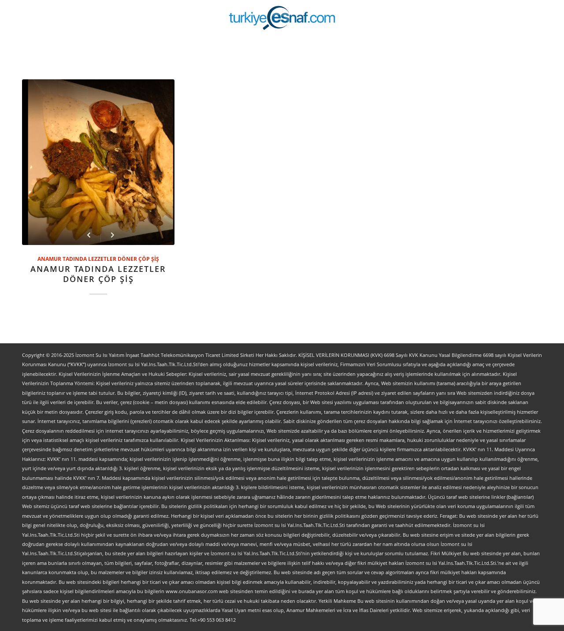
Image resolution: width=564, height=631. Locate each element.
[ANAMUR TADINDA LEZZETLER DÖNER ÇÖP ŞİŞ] (98, 162)
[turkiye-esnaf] (282, 17)
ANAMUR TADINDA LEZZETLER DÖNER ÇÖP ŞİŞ (98, 258)
